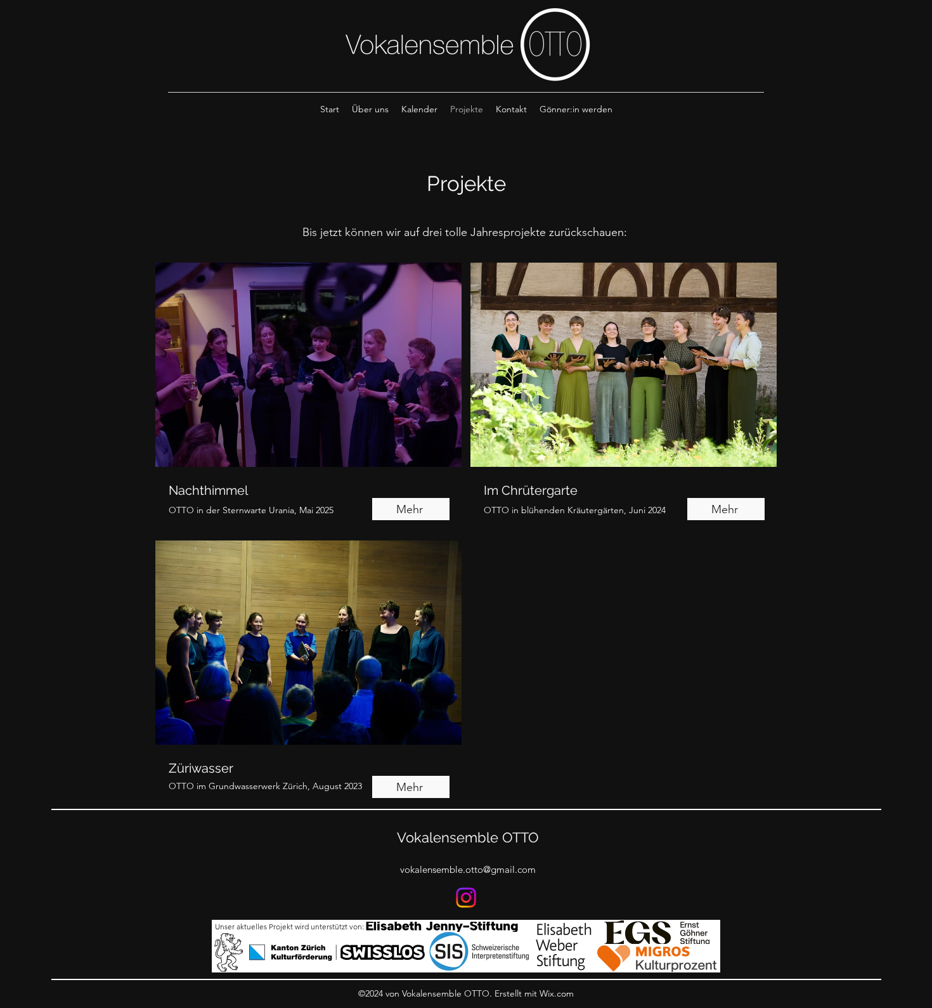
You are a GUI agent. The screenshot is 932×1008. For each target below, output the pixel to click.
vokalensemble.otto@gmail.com (468, 869)
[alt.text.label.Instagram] (466, 897)
